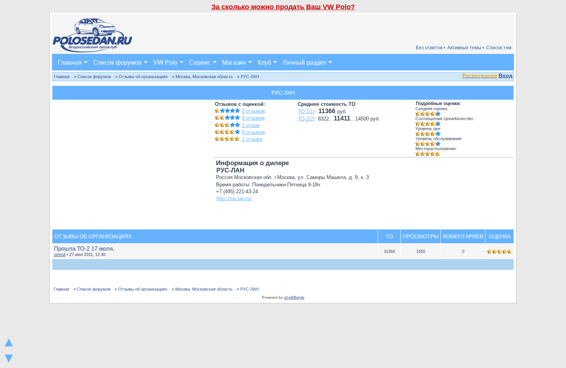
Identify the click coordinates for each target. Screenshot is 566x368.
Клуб (264, 62)
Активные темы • (465, 47)
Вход (505, 75)
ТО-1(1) (306, 111)
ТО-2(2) (306, 119)
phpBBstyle (294, 297)
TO (389, 236)
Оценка (500, 236)
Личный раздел (304, 62)
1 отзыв (251, 125)
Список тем (498, 47)
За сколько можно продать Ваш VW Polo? (283, 7)
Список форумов (117, 62)
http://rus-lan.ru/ (234, 198)
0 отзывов (253, 111)
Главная (70, 62)
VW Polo (165, 62)
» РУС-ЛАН (248, 76)
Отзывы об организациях (93, 236)
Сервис (200, 62)
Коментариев (463, 236)
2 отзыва (252, 139)
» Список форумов (92, 76)
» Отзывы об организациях (141, 76)
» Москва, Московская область (202, 76)
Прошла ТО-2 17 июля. (84, 248)
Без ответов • (430, 47)
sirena (59, 254)
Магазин (234, 62)
